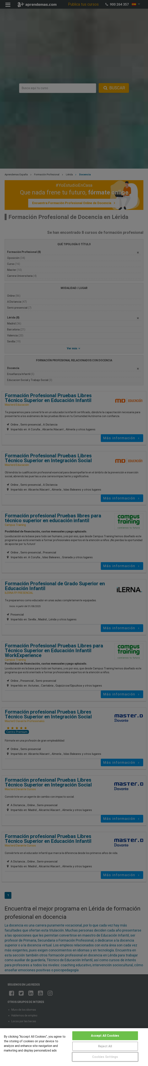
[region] (74, 1047)
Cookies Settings (105, 1057)
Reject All (105, 1046)
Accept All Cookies (105, 1035)
